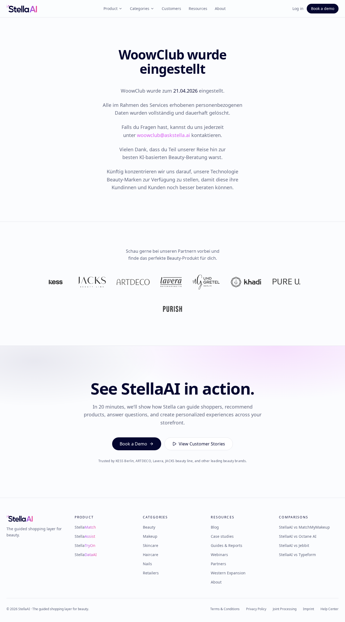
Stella (85, 527)
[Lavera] (171, 282)
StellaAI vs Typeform (297, 554)
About (220, 8)
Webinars (219, 554)
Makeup (150, 536)
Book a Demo (133, 444)
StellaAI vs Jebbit (294, 545)
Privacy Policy (256, 609)
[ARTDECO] (133, 282)
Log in (297, 8)
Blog (215, 527)
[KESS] (55, 282)
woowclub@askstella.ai (163, 135)
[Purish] (172, 309)
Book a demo (322, 8)
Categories (139, 8)
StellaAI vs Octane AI (297, 536)
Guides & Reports (226, 545)
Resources (198, 8)
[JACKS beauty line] (92, 282)
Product (111, 8)
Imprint (308, 609)
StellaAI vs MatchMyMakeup (304, 527)
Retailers (151, 572)
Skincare (150, 545)
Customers (171, 8)
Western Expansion (228, 572)
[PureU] (286, 282)
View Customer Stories (202, 444)
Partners (218, 563)
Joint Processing (284, 609)
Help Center (329, 609)
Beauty (149, 527)
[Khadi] (245, 282)
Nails (147, 563)
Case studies (222, 536)
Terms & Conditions (225, 609)
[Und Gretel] (206, 282)
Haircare (150, 554)
